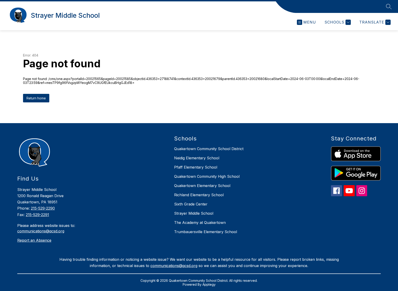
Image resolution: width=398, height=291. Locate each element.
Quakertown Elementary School (202, 185)
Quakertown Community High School (207, 176)
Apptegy (209, 284)
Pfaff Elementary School (195, 167)
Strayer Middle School (193, 213)
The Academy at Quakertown (200, 222)
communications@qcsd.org (40, 231)
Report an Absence (34, 240)
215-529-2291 (37, 214)
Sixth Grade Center (191, 204)
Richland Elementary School (199, 195)
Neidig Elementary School (196, 158)
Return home (36, 98)
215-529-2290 (43, 208)
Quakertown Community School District (208, 148)
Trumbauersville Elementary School (205, 231)
